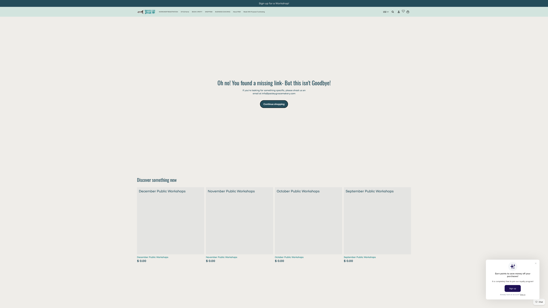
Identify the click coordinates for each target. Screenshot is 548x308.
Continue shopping (274, 104)
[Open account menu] (399, 12)
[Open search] (393, 12)
